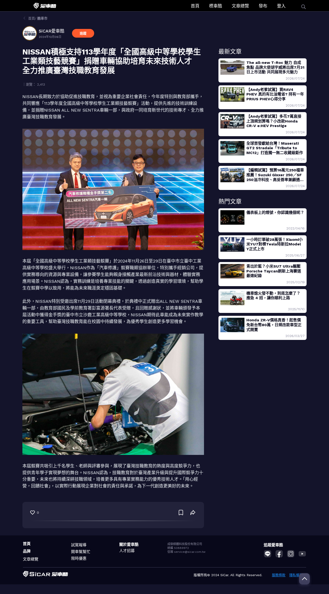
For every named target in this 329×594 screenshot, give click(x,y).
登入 (281, 5)
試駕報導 (78, 545)
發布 (263, 5)
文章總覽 (240, 5)
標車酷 (215, 5)
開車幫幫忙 (80, 551)
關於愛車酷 (128, 544)
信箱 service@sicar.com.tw (186, 552)
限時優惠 (78, 558)
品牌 (27, 551)
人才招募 (127, 550)
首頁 (195, 5)
